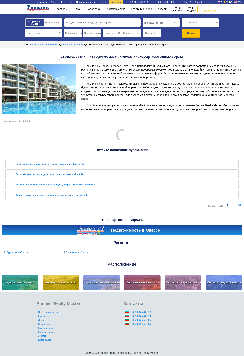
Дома (77, 9)
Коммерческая (116, 9)
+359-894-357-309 (165, 2)
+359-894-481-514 (138, 2)
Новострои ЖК (53, 22)
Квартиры (61, 9)
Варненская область (77, 252)
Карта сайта (44, 339)
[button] (43, 33)
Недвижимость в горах (61, 282)
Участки (163, 9)
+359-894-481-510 (141, 312)
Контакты (66, 2)
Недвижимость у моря (19, 282)
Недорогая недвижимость (101, 282)
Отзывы (103, 2)
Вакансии (116, 2)
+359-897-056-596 (193, 2)
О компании (40, 2)
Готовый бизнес (141, 9)
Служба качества (86, 2)
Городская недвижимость (183, 282)
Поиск (190, 33)
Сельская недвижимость (224, 282)
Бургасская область (17, 252)
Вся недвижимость (48, 312)
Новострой (93, 9)
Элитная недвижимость (142, 282)
